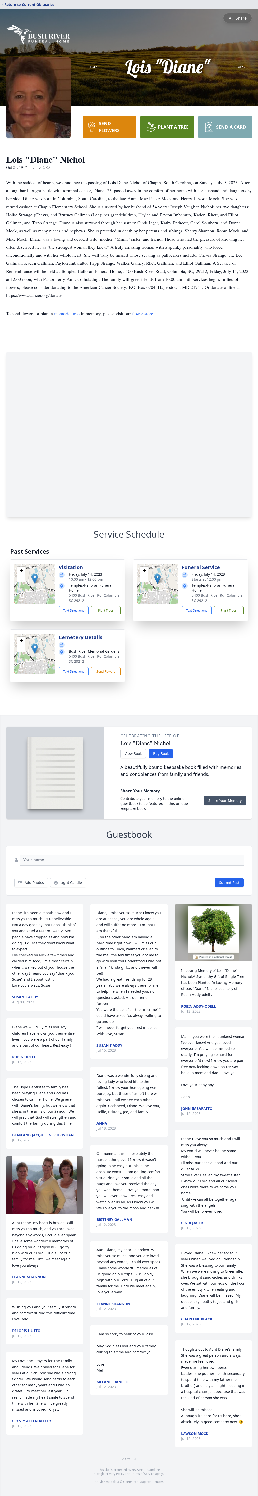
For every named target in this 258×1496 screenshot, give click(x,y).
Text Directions (73, 610)
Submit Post (229, 882)
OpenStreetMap (134, 1482)
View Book (133, 753)
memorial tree (67, 313)
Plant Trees (106, 610)
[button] (34, 579)
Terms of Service (142, 1474)
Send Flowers (105, 671)
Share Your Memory (225, 800)
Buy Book (161, 753)
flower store (142, 313)
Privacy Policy (114, 1474)
